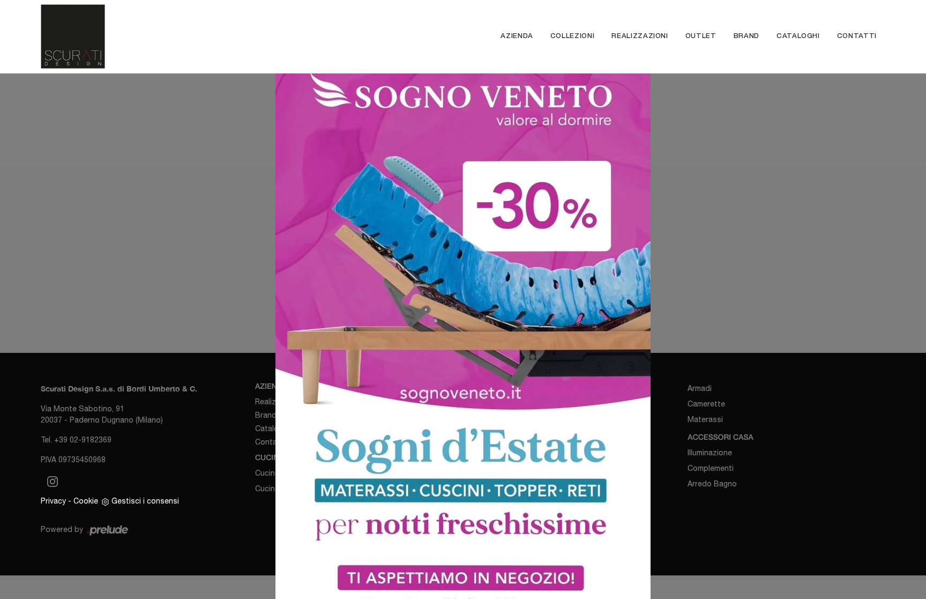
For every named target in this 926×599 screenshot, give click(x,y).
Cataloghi (798, 36)
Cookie (85, 501)
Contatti (857, 36)
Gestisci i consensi (145, 501)
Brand (746, 36)
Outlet (700, 36)
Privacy (53, 501)
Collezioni (572, 36)
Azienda (517, 36)
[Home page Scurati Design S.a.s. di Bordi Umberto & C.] (153, 36)
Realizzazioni (639, 36)
